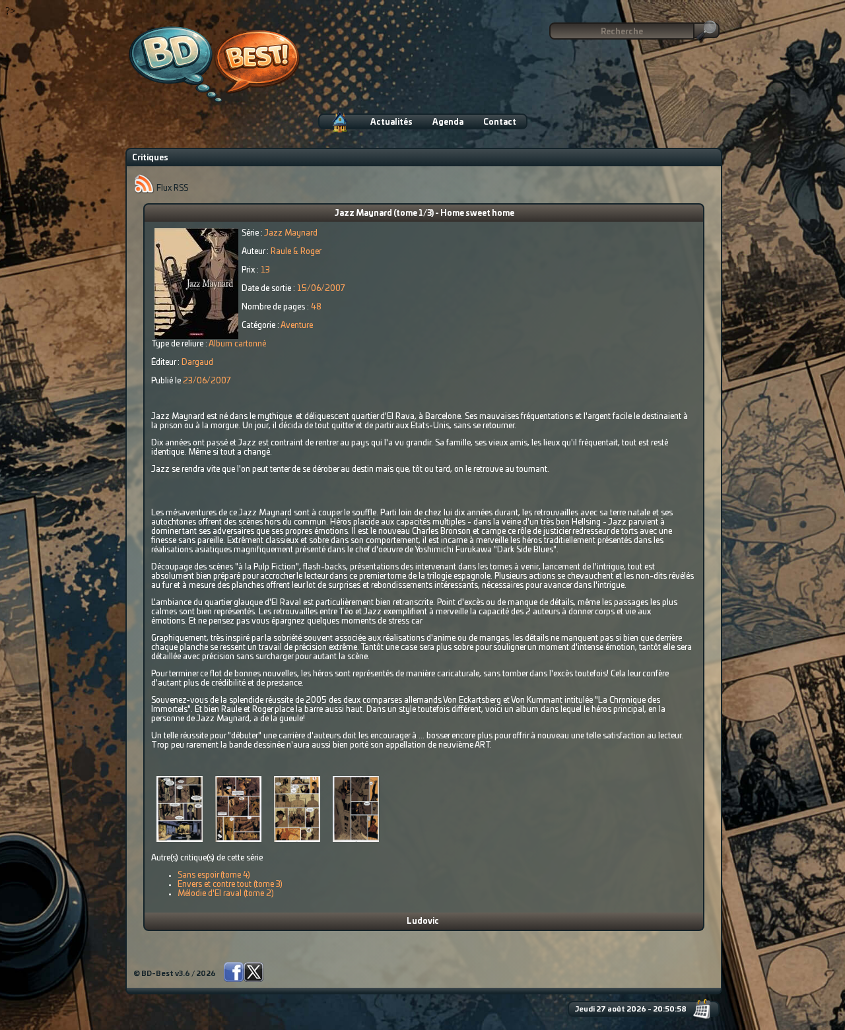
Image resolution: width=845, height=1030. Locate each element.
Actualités (391, 122)
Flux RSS (171, 188)
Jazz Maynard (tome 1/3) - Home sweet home (424, 213)
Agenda (447, 122)
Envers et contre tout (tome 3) (230, 884)
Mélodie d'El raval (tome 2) (226, 893)
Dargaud (197, 362)
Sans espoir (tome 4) (214, 875)
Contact (499, 122)
